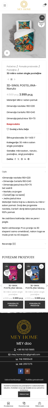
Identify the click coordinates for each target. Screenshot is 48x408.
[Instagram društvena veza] (27, 371)
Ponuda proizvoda (28, 66)
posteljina (12, 154)
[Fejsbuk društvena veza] (15, 159)
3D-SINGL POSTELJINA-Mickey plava (35, 288)
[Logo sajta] (24, 5)
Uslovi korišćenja (12, 379)
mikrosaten (22, 150)
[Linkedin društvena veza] (25, 159)
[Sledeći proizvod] (14, 79)
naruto (33, 150)
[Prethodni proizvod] (8, 79)
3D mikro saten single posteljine (24, 73)
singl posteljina (26, 154)
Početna (11, 66)
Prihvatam (24, 394)
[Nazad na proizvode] (11, 79)
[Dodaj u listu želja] (19, 266)
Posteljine (12, 70)
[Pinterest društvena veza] (22, 159)
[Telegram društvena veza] (28, 159)
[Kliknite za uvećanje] (7, 53)
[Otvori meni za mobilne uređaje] (5, 5)
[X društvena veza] (18, 159)
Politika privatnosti (34, 379)
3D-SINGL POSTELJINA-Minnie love (13, 288)
